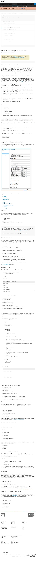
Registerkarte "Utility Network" (7, 25)
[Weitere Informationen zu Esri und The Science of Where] (3, 515)
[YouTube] (33, 516)
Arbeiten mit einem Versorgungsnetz (8, 21)
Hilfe (12, 6)
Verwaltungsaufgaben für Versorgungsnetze (9, 29)
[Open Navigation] (35, 1)
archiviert (14, 56)
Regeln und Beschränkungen (8, 37)
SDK (26, 6)
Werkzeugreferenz (17, 6)
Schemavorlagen (15, 495)
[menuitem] (6, 521)
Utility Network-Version (6, 264)
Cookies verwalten (28, 555)
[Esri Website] (3, 1)
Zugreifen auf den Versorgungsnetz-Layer (9, 23)
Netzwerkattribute (19, 426)
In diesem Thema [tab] (4, 62)
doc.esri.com (23, 8)
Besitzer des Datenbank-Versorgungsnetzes (20, 230)
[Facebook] (29, 514)
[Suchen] (32, 1)
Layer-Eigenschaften (20, 81)
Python (23, 6)
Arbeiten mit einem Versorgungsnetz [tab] (8, 19)
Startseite (2, 6)
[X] (31, 514)
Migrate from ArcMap (30, 6)
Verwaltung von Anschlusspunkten (9, 39)
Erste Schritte (7, 6)
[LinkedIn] (33, 514)
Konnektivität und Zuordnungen (8, 35)
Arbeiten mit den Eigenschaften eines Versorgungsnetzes (11, 27)
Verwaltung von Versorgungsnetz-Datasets (9, 31)
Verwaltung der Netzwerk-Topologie (9, 33)
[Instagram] (31, 516)
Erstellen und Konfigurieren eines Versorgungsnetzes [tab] (11, 17)
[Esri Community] (29, 516)
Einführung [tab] (4, 15)
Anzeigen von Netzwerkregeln (18, 419)
